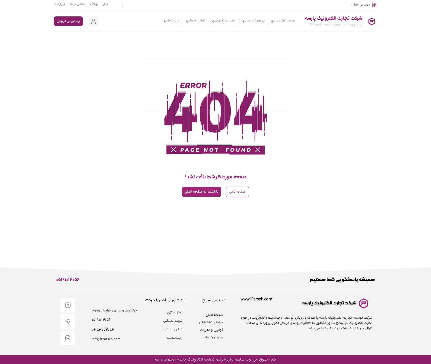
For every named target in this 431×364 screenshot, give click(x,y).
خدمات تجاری (225, 20)
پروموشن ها (255, 20)
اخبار (106, 4)
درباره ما (59, 4)
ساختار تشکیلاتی (211, 322)
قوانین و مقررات (211, 330)
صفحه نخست (285, 20)
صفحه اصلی (214, 315)
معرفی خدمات (213, 337)
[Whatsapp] (68, 338)
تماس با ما (77, 4)
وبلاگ (94, 4)
